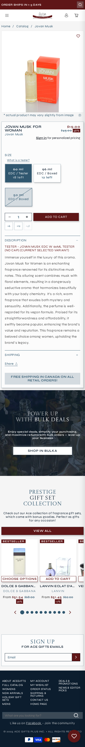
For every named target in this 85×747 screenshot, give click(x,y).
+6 (8, 226)
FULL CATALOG (12, 685)
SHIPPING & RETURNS (38, 694)
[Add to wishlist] (78, 36)
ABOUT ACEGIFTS (14, 681)
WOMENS (8, 689)
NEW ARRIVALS (12, 693)
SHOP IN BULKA (42, 451)
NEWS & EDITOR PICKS (69, 689)
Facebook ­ (34, 723)
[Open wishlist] (74, 736)
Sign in (41, 138)
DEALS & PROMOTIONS (68, 682)
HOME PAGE (38, 704)
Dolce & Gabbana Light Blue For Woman (18, 586)
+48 (28, 226)
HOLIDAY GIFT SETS (12, 698)
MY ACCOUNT (39, 681)
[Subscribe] (76, 657)
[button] (7, 15)
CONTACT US (39, 700)
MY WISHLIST (39, 685)
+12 (18, 226)
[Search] (80, 4)
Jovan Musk (44, 26)
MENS (6, 704)
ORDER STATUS (40, 689)
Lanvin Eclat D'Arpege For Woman (57, 586)
